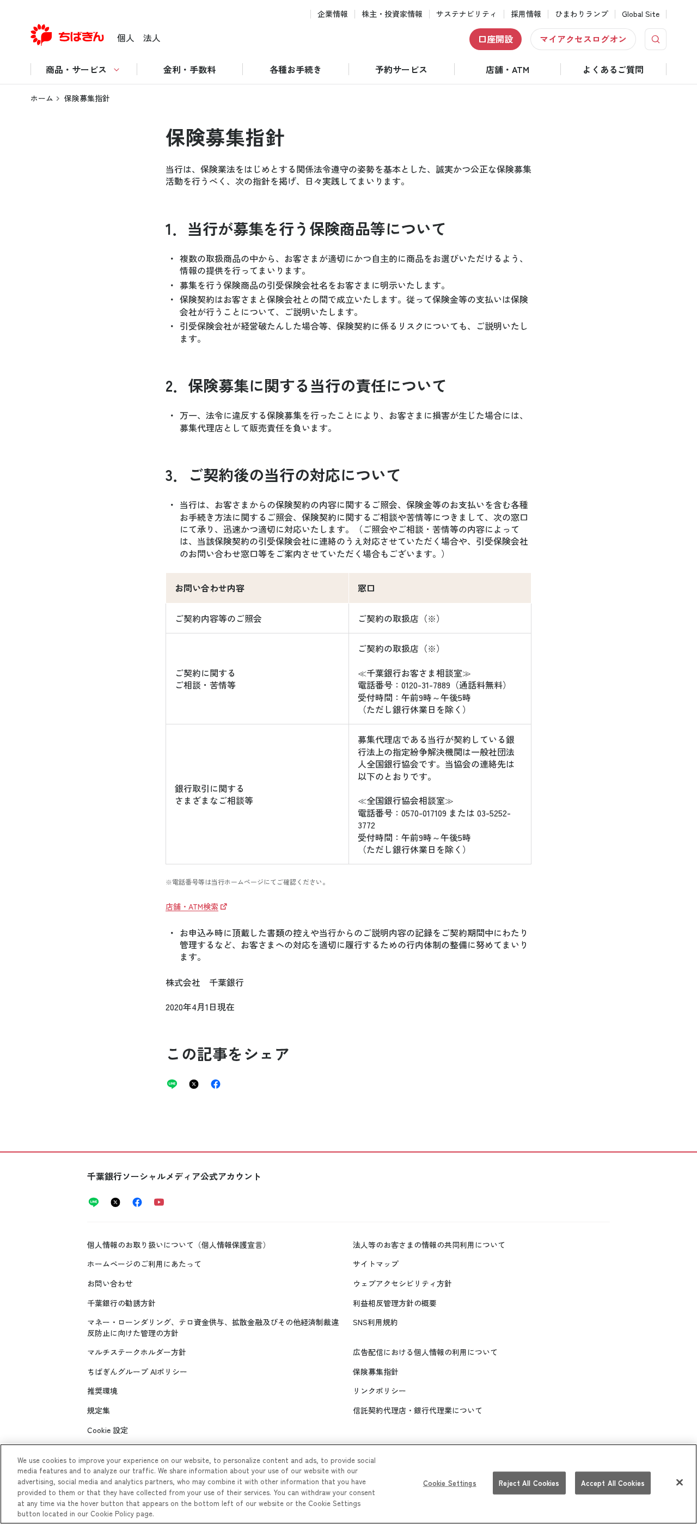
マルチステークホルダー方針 (136, 1351)
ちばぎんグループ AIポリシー (137, 1371)
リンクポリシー (379, 1390)
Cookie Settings (449, 1483)
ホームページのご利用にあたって (144, 1263)
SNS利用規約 (375, 1321)
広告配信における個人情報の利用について (425, 1351)
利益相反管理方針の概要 (395, 1302)
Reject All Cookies (529, 1483)
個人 (125, 37)
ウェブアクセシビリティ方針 (402, 1283)
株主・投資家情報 (392, 14)
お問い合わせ (110, 1283)
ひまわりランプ (581, 14)
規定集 (98, 1410)
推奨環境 (102, 1390)
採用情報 (526, 14)
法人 (152, 37)
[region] (348, 1484)
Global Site (640, 14)
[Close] (680, 1483)
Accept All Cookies (613, 1483)
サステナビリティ (466, 14)
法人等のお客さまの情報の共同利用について (429, 1244)
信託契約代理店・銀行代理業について (417, 1410)
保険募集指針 (376, 1371)
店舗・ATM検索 (192, 906)
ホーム (41, 98)
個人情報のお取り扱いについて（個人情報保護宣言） (178, 1244)
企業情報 (332, 14)
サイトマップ (376, 1263)
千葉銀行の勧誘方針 (121, 1302)
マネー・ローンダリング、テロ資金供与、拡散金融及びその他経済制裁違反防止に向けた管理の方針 (213, 1327)
